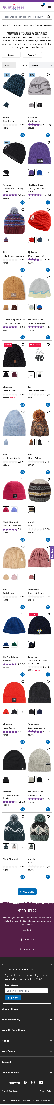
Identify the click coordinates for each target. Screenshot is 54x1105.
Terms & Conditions (10, 1091)
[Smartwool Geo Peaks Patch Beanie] (39, 625)
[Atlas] (39, 490)
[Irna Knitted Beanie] (14, 423)
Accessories (16, 25)
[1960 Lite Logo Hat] (39, 220)
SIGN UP (13, 997)
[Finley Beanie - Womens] (14, 220)
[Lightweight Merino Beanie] (14, 760)
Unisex (11, 54)
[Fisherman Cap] (39, 760)
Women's (32, 54)
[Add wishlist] (23, 75)
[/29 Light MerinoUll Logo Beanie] (14, 153)
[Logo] (14, 7)
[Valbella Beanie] (14, 355)
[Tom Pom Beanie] (14, 827)
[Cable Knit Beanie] (39, 558)
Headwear (29, 25)
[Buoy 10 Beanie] (14, 85)
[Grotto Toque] (39, 85)
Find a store (29, 939)
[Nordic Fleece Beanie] (14, 490)
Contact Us (29, 949)
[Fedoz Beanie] (14, 692)
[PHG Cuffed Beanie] (14, 288)
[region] (25, 1082)
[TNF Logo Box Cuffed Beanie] (39, 153)
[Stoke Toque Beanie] (39, 288)
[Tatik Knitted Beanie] (39, 355)
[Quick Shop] (22, 135)
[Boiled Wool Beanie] (39, 692)
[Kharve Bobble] (39, 423)
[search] (48, 16)
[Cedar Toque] (39, 827)
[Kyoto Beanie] (14, 558)
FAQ (29, 930)
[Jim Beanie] (14, 625)
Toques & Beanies (44, 25)
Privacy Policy (46, 1091)
